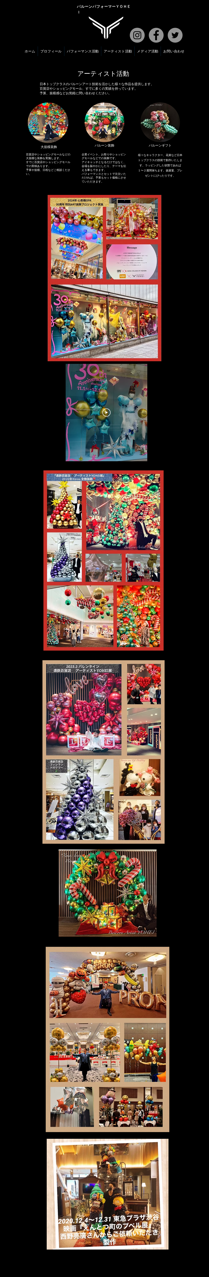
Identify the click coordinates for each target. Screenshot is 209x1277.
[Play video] (106, 412)
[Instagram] (137, 35)
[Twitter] (175, 35)
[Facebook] (156, 35)
